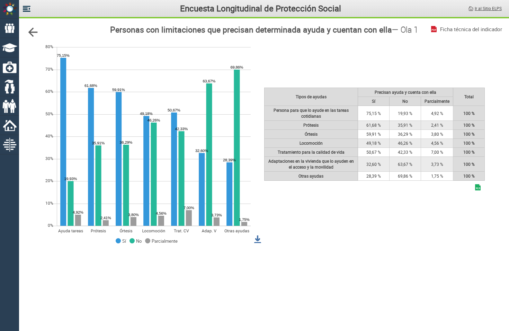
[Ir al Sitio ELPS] (470, 8)
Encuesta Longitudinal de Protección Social (260, 8)
